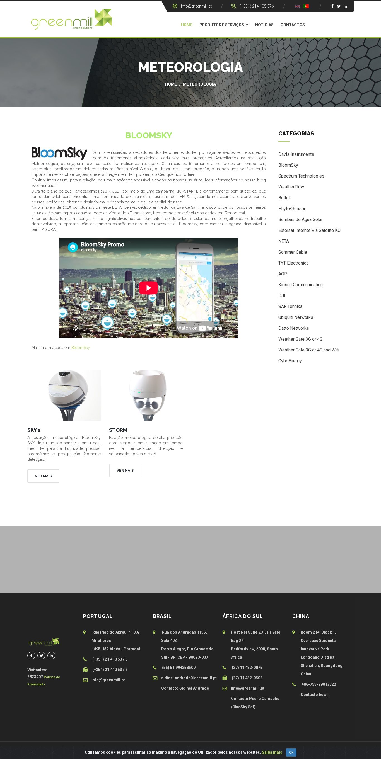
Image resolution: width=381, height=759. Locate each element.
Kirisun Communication (300, 284)
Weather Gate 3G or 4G (300, 339)
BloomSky (80, 347)
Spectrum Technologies (301, 176)
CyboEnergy (290, 360)
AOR (282, 274)
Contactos (293, 25)
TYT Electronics (293, 263)
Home (186, 25)
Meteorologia (199, 84)
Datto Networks (293, 328)
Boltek (284, 197)
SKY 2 (34, 430)
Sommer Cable (292, 252)
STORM (118, 430)
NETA (283, 241)
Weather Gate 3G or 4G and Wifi (308, 350)
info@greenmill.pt (196, 6)
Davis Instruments (296, 154)
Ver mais (43, 476)
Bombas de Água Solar (300, 219)
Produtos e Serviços (221, 25)
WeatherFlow (291, 187)
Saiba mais (272, 752)
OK (291, 753)
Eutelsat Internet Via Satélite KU (309, 230)
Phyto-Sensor (291, 208)
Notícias (264, 25)
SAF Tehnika (290, 306)
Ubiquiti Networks (295, 317)
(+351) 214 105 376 (257, 6)
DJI (281, 295)
